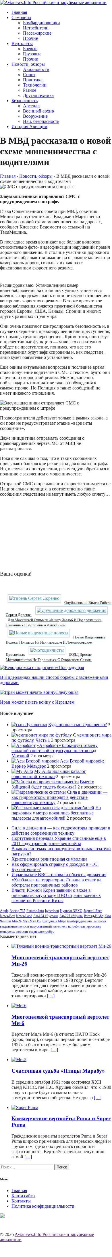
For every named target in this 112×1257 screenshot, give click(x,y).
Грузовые (32, 53)
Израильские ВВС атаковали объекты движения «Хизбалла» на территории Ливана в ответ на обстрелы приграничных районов (58, 879)
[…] (51, 995)
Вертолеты (22, 43)
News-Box (7, 916)
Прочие (30, 38)
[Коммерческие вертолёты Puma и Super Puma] (24, 1107)
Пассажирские (37, 33)
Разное (29, 90)
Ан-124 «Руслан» (45, 916)
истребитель (76, 926)
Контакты (21, 1200)
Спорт (29, 74)
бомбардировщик (79, 921)
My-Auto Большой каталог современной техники (48, 774)
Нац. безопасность (41, 121)
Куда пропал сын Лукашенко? (77, 724)
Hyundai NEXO (71, 911)
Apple (4, 911)
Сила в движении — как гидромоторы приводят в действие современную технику (59, 797)
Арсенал (31, 105)
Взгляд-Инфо (93, 916)
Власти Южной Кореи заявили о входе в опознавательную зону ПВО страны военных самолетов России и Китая (56, 895)
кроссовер (93, 926)
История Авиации (29, 126)
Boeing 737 (17, 911)
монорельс (7, 932)
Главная (19, 12)
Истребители (36, 27)
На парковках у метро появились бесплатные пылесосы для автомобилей (56, 812)
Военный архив (38, 110)
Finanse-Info (35, 911)
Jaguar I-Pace (93, 911)
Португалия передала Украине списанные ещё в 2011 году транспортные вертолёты (58, 841)
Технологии (35, 85)
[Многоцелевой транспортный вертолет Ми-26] (61, 946)
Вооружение (35, 116)
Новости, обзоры (28, 64)
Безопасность (24, 100)
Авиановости (36, 69)
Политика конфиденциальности (42, 1206)
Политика (33, 79)
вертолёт (100, 921)
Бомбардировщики (41, 22)
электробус (46, 932)
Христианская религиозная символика (49, 859)
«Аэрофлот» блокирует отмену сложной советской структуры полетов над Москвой (54, 750)
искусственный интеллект (48, 926)
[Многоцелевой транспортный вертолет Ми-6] (18, 1005)
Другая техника (38, 95)
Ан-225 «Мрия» (71, 916)
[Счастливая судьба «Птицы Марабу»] (18, 1059)
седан (33, 932)
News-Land (24, 916)
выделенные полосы (14, 926)
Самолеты (21, 17)
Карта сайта (23, 1195)
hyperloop (52, 911)
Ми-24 (17, 921)
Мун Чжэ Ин (32, 921)
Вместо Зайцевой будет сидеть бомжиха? (52, 784)
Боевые (30, 48)
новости (22, 932)
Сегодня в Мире (54, 921)
